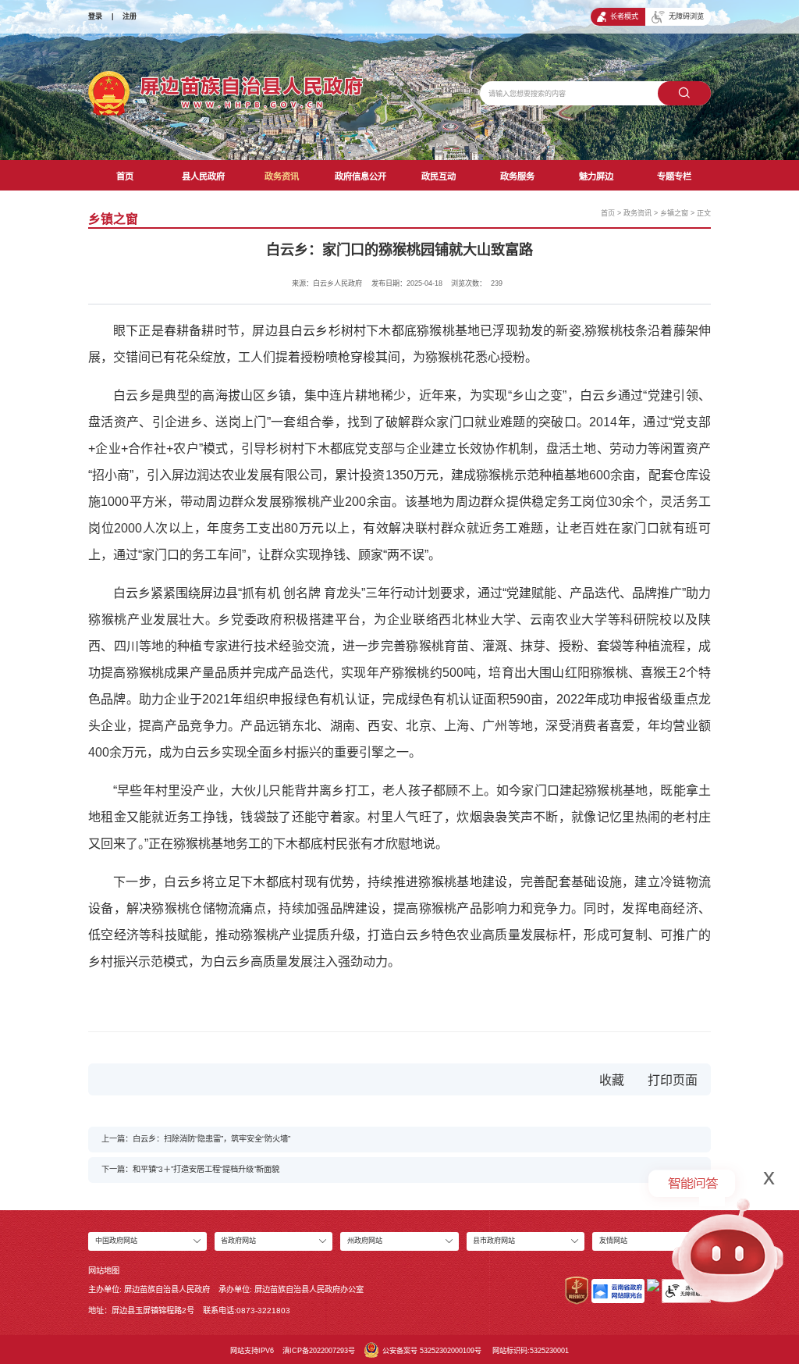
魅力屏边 (596, 176)
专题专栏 (674, 176)
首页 (124, 176)
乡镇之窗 (674, 213)
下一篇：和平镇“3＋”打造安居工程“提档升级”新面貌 (190, 1169)
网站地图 (103, 1270)
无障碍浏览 (686, 16)
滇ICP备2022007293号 (318, 1351)
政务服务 (517, 176)
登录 (95, 16)
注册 (130, 16)
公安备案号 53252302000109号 (431, 1351)
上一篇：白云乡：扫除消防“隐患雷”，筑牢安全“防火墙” (195, 1138)
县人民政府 (203, 176)
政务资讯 (282, 176)
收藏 (611, 1080)
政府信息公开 (360, 176)
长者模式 (624, 16)
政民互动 (438, 176)
